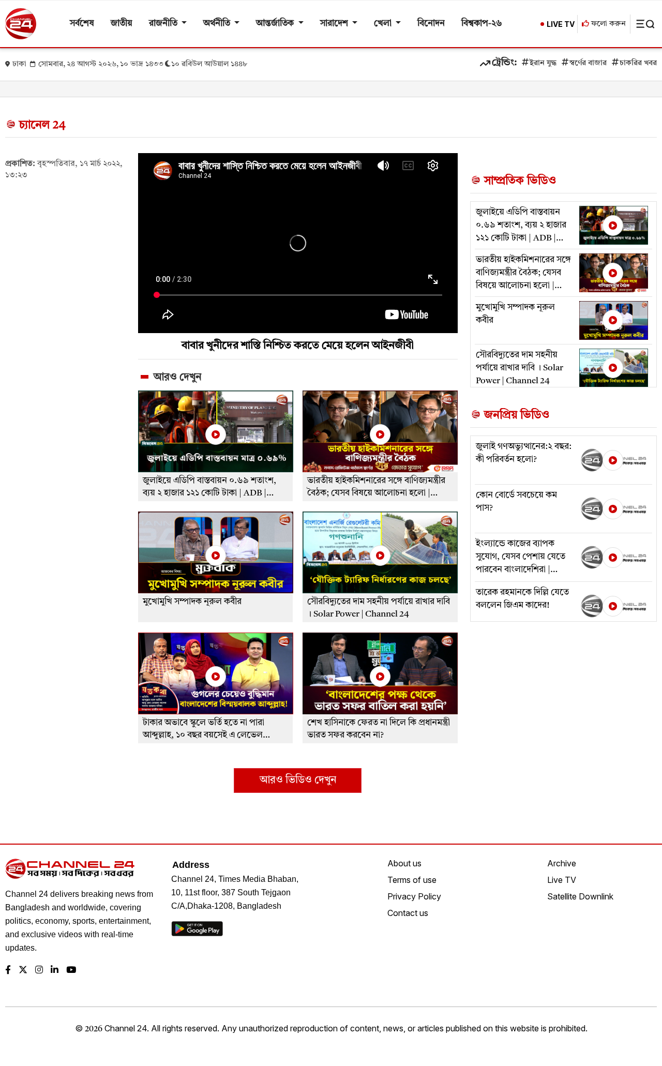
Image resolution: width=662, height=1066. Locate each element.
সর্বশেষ (82, 23)
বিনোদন (431, 23)
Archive (561, 863)
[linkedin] (54, 970)
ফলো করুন (607, 24)
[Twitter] (23, 970)
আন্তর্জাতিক (276, 23)
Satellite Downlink (580, 896)
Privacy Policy (414, 896)
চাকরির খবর (638, 63)
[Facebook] (8, 970)
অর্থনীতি (217, 23)
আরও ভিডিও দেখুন (298, 780)
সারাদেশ (335, 23)
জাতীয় (121, 23)
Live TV (561, 880)
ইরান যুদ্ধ (543, 63)
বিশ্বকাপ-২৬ (481, 23)
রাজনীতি (164, 23)
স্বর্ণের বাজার (588, 63)
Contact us (407, 913)
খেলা (384, 23)
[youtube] (71, 970)
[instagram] (39, 970)
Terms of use (412, 880)
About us (404, 863)
